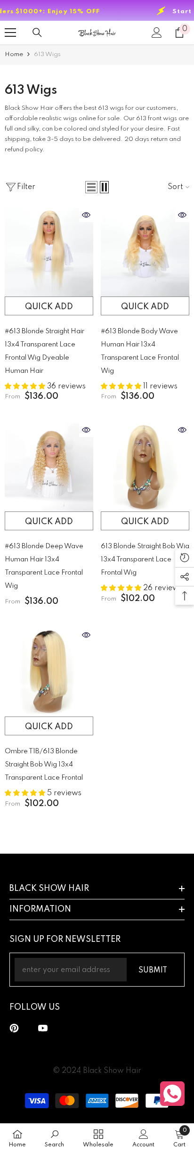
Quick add (49, 307)
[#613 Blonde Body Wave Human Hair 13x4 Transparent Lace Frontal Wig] (145, 252)
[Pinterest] (14, 1028)
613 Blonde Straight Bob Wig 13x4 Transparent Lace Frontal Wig (145, 559)
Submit (152, 970)
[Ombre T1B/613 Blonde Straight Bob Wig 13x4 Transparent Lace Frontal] (49, 672)
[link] (54, 1138)
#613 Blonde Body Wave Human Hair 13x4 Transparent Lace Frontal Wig (140, 351)
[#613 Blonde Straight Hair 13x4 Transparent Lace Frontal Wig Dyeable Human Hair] (49, 252)
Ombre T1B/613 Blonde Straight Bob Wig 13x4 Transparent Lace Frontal (44, 764)
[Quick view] (86, 215)
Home (14, 54)
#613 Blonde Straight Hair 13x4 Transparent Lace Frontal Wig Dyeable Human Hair (44, 351)
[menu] (10, 32)
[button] (91, 187)
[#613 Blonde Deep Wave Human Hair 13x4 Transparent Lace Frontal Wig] (49, 467)
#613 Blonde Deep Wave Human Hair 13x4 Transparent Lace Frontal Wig (44, 566)
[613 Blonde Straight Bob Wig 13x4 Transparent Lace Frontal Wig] (145, 467)
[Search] (37, 32)
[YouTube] (43, 1028)
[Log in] (157, 32)
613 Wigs (47, 54)
